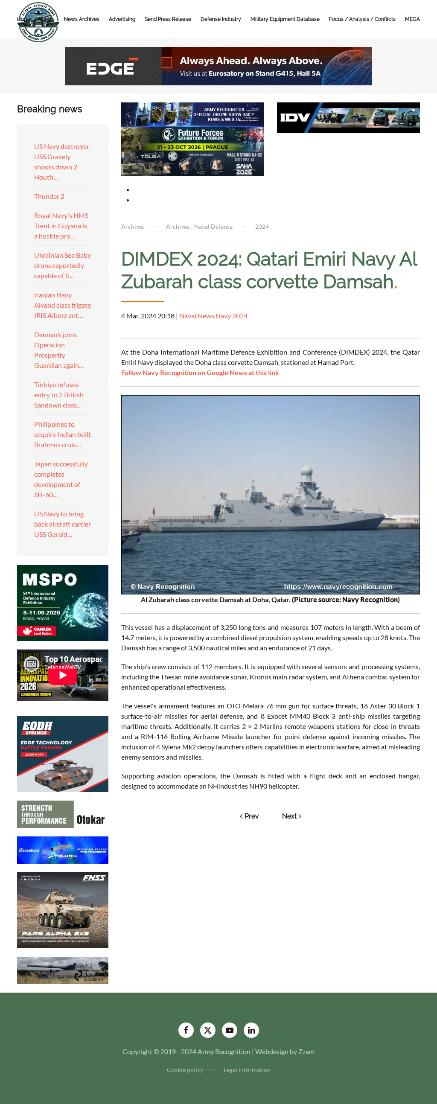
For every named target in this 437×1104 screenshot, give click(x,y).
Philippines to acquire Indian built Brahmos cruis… (62, 434)
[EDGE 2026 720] (218, 65)
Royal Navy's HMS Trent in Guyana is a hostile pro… (61, 225)
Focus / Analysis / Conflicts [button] (362, 19)
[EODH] (62, 753)
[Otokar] (62, 813)
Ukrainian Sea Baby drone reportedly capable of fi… (62, 265)
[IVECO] (348, 117)
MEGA (412, 19)
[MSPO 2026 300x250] (62, 602)
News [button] (48, 19)
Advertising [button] (122, 19)
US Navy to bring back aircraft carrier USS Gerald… (62, 524)
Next (289, 816)
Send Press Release (168, 19)
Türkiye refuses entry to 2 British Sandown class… (59, 394)
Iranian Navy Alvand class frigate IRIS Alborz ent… (62, 305)
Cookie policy (185, 1069)
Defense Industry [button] (221, 19)
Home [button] (24, 19)
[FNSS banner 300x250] (62, 909)
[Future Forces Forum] (192, 138)
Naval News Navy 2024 (213, 316)
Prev (252, 816)
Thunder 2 (49, 196)
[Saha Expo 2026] (192, 114)
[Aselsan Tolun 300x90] (62, 849)
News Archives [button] (81, 19)
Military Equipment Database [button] (285, 19)
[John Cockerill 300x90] (62, 969)
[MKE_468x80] (192, 162)
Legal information (247, 1069)
